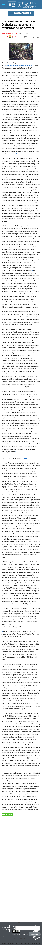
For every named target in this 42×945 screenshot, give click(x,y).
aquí (25, 458)
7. (2, 713)
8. (2, 773)
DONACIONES (22, 13)
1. (2, 463)
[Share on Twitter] (34, 37)
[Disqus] (21, 841)
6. (2, 664)
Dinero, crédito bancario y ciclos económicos (17, 65)
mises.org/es (6, 19)
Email (11, 928)
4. (2, 631)
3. (2, 608)
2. (2, 562)
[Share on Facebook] (29, 37)
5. (2, 641)
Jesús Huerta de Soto (9, 34)
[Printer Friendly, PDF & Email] (7, 814)
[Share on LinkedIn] (38, 37)
